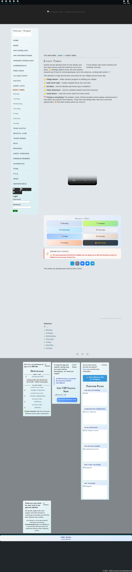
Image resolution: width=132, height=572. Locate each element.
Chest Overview (21, 154)
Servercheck (20, 184)
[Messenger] (87, 263)
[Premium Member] (66, 395)
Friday (48, 342)
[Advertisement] (85, 38)
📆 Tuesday (100, 223)
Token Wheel (19, 138)
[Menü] (128, 2)
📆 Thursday (100, 230)
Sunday (49, 348)
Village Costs (20, 76)
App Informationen (22, 56)
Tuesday (49, 333)
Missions (17, 148)
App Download (20, 51)
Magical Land (20, 133)
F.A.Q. (15, 174)
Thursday (50, 339)
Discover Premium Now (67, 400)
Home (60, 55)
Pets (15, 143)
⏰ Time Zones (100, 243)
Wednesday (51, 336)
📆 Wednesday (64, 230)
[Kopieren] (77, 263)
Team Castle (19, 128)
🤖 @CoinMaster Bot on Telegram (95, 378)
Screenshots (19, 66)
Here (85, 369)
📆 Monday (64, 223)
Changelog (19, 164)
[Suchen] (124, 2)
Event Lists (19, 86)
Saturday (49, 345)
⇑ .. (46, 326)
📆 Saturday (100, 236)
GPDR (15, 179)
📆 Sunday (64, 243)
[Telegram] (92, 263)
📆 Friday (64, 236)
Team (15, 169)
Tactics (17, 81)
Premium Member (21, 159)
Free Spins (18, 71)
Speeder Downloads (23, 61)
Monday (49, 330)
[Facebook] (82, 263)
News (15, 46)
